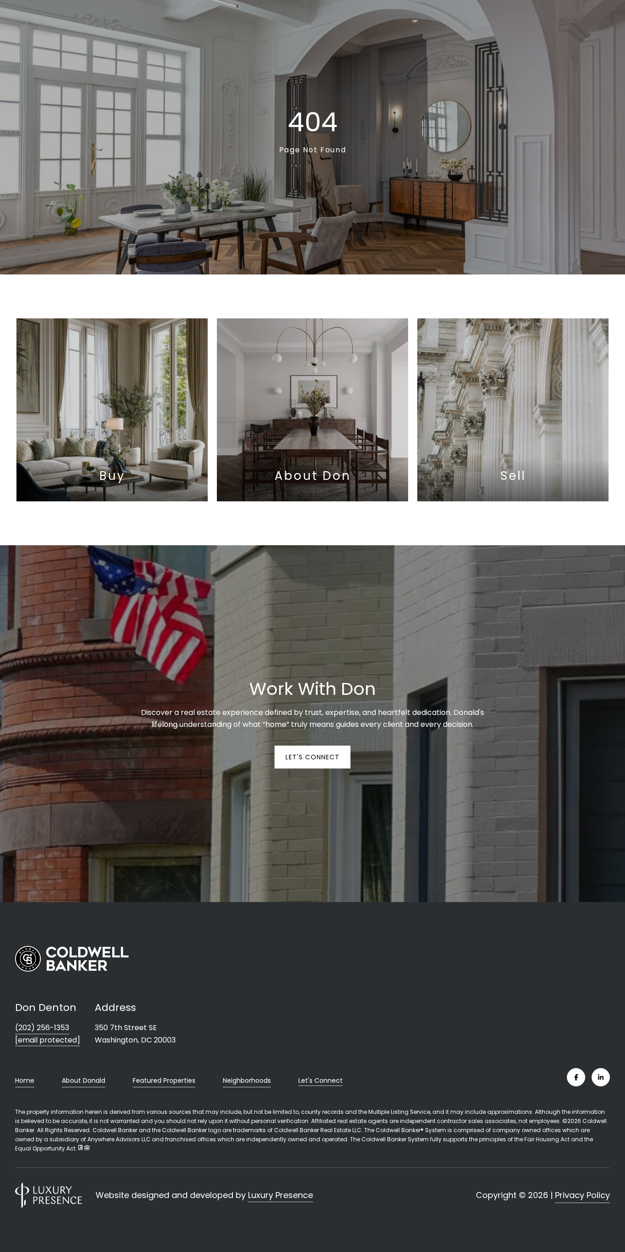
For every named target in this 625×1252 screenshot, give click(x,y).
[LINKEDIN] (601, 1077)
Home (24, 1080)
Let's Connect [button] (312, 757)
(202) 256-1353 (42, 1027)
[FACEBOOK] (576, 1077)
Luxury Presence (280, 1195)
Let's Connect (320, 1081)
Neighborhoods (247, 1080)
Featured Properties (164, 1080)
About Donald (83, 1080)
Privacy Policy (582, 1195)
